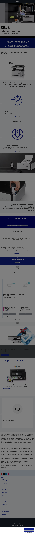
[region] (17, 530)
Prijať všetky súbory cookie (28, 528)
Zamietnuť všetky (29, 530)
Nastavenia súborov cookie (28, 532)
